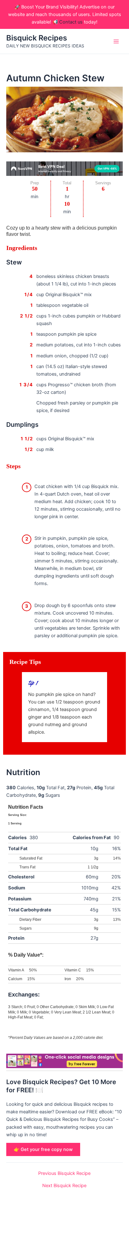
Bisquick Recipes (36, 37)
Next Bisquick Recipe (64, 1185)
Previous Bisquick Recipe (64, 1173)
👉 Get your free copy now (43, 1149)
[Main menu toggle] (116, 41)
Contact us (71, 22)
